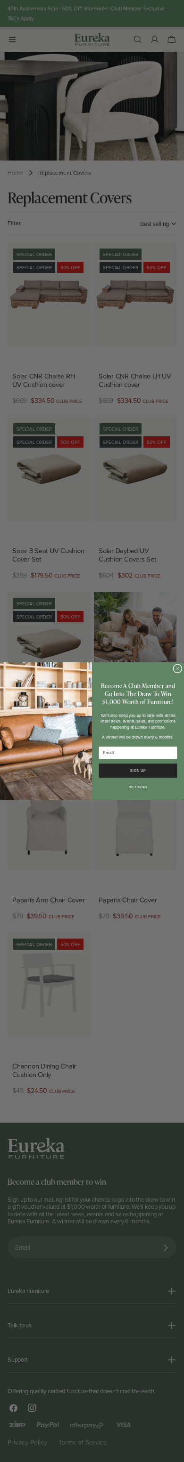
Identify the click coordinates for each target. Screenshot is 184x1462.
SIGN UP (137, 770)
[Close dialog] (178, 669)
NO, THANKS (138, 787)
